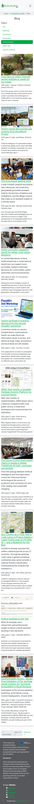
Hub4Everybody (21, 801)
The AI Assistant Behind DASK (16, 181)
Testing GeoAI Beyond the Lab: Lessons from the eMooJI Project (16, 131)
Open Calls (6, 46)
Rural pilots (7, 38)
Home (6, 13)
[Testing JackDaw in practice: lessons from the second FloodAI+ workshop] (17, 308)
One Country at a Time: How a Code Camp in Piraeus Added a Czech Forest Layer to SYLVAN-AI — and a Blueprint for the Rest (16, 539)
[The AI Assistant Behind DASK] (17, 169)
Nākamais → (27, 733)
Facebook (11, 788)
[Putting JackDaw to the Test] (17, 606)
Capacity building (9, 50)
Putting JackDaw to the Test (15, 618)
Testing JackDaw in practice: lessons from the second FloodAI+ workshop (15, 323)
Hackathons (7, 34)
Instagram (12, 792)
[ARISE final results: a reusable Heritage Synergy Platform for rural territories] (17, 377)
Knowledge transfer (17, 13)
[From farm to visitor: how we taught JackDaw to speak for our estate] (17, 64)
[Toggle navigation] (30, 6)
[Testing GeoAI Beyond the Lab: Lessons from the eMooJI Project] (17, 117)
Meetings (6, 31)
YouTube (11, 797)
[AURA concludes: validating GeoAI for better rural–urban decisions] (17, 237)
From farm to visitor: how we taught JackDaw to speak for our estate (15, 79)
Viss (4, 27)
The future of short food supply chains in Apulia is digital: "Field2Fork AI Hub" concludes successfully (17, 464)
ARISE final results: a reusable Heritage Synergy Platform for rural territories (16, 392)
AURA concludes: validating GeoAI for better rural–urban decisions (15, 252)
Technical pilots (8, 42)
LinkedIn (11, 795)
